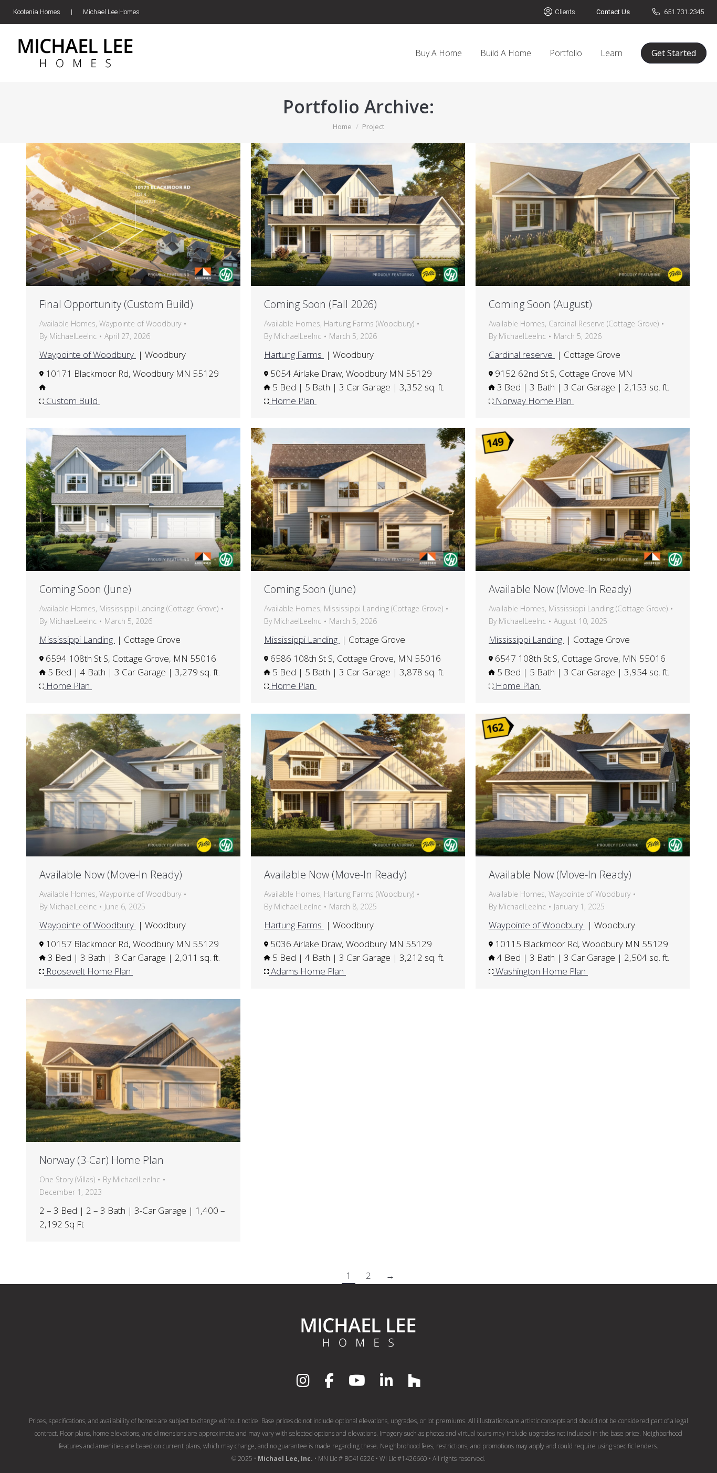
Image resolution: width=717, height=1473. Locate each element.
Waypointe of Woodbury (140, 323)
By (68, 336)
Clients (565, 12)
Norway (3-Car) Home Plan (101, 1160)
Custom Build (72, 401)
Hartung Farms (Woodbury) (369, 323)
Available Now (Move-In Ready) (560, 589)
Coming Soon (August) (540, 304)
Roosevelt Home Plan (88, 971)
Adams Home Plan (307, 971)
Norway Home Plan (533, 401)
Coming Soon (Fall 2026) (320, 304)
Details (147, 214)
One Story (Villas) (67, 1179)
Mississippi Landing (77, 639)
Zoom (119, 214)
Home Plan (293, 401)
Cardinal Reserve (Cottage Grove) (604, 323)
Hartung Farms (294, 354)
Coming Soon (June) (85, 589)
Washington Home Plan (540, 971)
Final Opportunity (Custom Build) (116, 304)
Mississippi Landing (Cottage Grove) (158, 608)
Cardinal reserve (522, 354)
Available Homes (67, 323)
